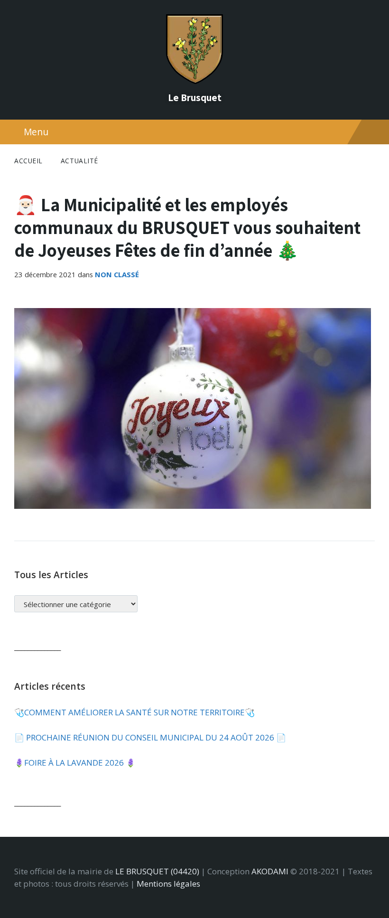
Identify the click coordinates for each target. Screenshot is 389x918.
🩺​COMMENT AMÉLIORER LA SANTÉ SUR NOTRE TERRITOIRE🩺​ (134, 712)
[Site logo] (194, 80)
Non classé (117, 274)
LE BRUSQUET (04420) (157, 871)
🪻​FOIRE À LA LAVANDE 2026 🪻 (75, 762)
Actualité (79, 160)
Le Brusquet (195, 97)
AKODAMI (269, 871)
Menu (36, 132)
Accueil (28, 160)
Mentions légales (168, 883)
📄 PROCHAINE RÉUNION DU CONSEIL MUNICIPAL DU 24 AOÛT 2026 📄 (150, 737)
